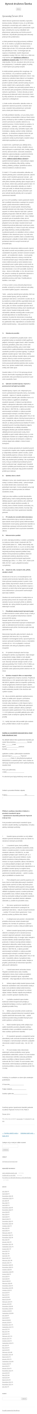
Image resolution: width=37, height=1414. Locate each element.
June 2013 (5, 1373)
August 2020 (5, 1274)
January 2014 (6, 1368)
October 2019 (6, 1290)
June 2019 (5, 1292)
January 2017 (6, 1338)
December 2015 (6, 1354)
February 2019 (6, 1302)
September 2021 (7, 1246)
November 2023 (6, 1223)
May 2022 (5, 1240)
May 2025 (5, 1203)
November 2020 (6, 1267)
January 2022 (6, 1242)
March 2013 (5, 1380)
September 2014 (7, 1361)
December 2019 (6, 1285)
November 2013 (6, 1370)
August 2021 (5, 1249)
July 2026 (4, 1191)
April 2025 (5, 1205)
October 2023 (6, 1226)
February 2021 (6, 1260)
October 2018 (6, 1311)
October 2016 (6, 1341)
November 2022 (6, 1237)
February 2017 (6, 1336)
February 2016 (6, 1352)
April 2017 (5, 1334)
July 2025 (4, 1200)
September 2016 (7, 1343)
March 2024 (5, 1219)
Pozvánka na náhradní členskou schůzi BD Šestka (16, 1178)
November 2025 (6, 1196)
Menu (18, 9)
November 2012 (6, 1384)
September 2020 (7, 1272)
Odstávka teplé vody (27, 1133)
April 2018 (5, 1318)
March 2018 (5, 1320)
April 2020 (5, 1279)
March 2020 (5, 1281)
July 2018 (4, 1315)
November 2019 (6, 1288)
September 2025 (7, 1198)
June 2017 (5, 1329)
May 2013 (5, 1375)
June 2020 (5, 1276)
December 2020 (6, 1265)
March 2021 (5, 1258)
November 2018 (6, 1308)
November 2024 (6, 1210)
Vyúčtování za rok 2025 (8, 1175)
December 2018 (6, 1306)
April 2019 (5, 1297)
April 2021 (5, 1256)
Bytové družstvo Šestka (18, 3)
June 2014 (5, 1366)
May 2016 (5, 1348)
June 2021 (5, 1251)
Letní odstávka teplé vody (9, 1173)
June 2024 (5, 1212)
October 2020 (6, 1269)
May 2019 (5, 1295)
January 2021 (6, 1263)
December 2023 (6, 1221)
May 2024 (5, 1214)
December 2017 (6, 1325)
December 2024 (6, 1207)
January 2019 (6, 1304)
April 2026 (5, 1194)
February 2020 (6, 1283)
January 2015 (6, 1359)
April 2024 (5, 1217)
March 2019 (5, 1299)
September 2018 (7, 1313)
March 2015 (5, 1357)
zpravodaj (19, 1119)
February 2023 (6, 1233)
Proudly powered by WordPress (11, 1410)
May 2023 (5, 1228)
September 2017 (7, 1327)
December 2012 (6, 1382)
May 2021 (5, 1253)
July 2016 (4, 1345)
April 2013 (5, 1377)
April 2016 (5, 1350)
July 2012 (4, 1387)
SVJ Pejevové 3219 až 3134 (9, 1161)
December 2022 (6, 1235)
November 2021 (6, 1244)
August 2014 (5, 1364)
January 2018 (6, 1322)
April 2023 (5, 1230)
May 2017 (5, 1331)
